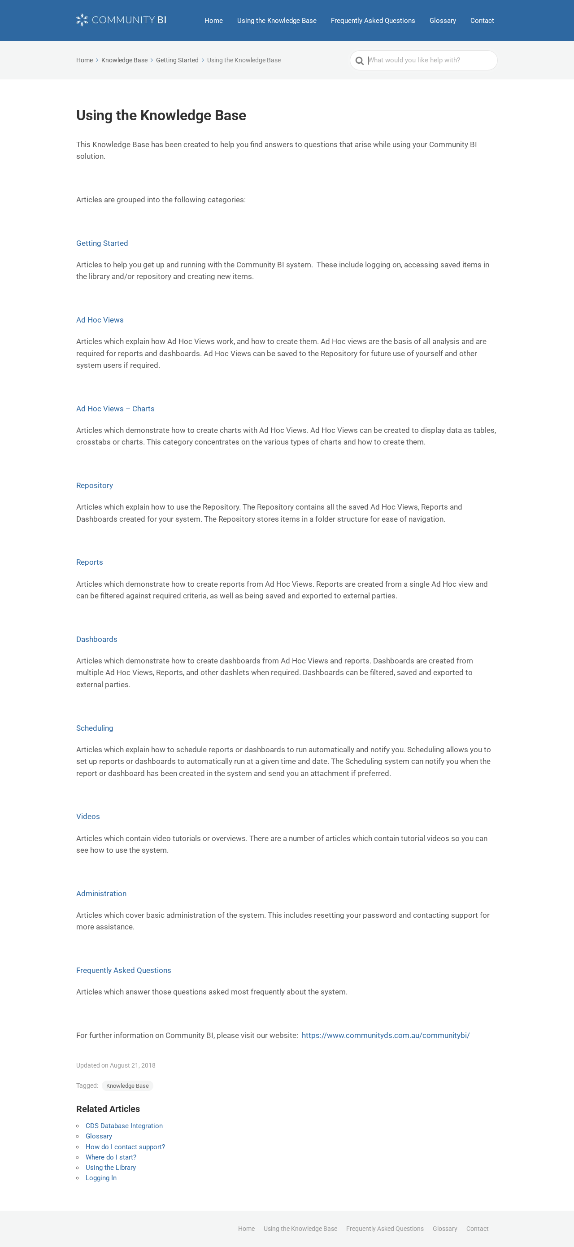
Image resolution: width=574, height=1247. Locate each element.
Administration (101, 893)
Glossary (443, 21)
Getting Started (102, 243)
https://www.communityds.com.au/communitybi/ (386, 1035)
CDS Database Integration (124, 1126)
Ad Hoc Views (100, 319)
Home (213, 21)
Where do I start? (111, 1157)
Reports (89, 562)
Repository (94, 485)
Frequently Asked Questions (373, 21)
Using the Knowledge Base (277, 21)
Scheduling (94, 728)
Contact (482, 21)
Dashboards (96, 639)
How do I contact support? (125, 1147)
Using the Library (111, 1168)
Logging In (101, 1178)
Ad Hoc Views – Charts (115, 408)
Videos (88, 816)
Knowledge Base (127, 1085)
